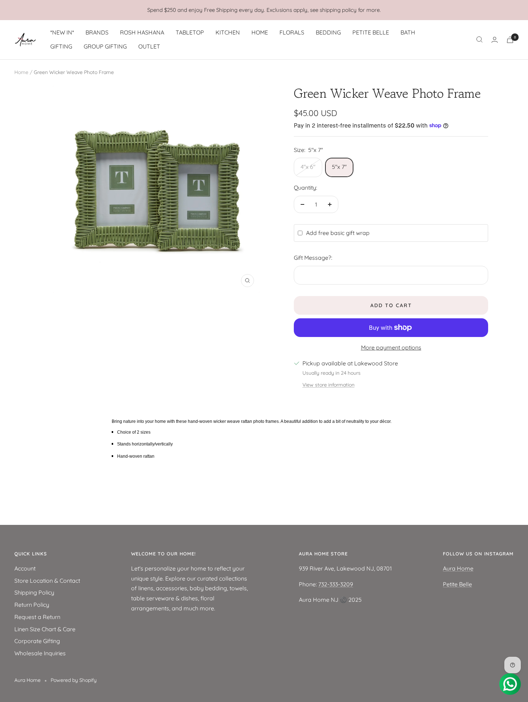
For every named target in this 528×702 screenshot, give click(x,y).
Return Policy (31, 604)
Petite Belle (457, 584)
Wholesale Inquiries (40, 653)
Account (25, 568)
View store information (328, 385)
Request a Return (37, 616)
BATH (407, 32)
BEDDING (328, 32)
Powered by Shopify (74, 680)
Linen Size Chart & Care (44, 629)
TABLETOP (190, 32)
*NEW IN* (62, 32)
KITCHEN (228, 32)
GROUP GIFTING (105, 46)
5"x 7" (339, 166)
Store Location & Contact (47, 580)
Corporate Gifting (37, 641)
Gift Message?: (313, 257)
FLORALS (291, 32)
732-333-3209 (335, 584)
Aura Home (458, 568)
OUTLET (149, 46)
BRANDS (96, 32)
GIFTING (61, 46)
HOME (259, 32)
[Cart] (510, 39)
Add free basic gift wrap (338, 232)
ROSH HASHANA (142, 32)
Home (21, 72)
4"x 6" (308, 166)
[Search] (479, 39)
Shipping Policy (34, 592)
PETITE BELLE (370, 32)
